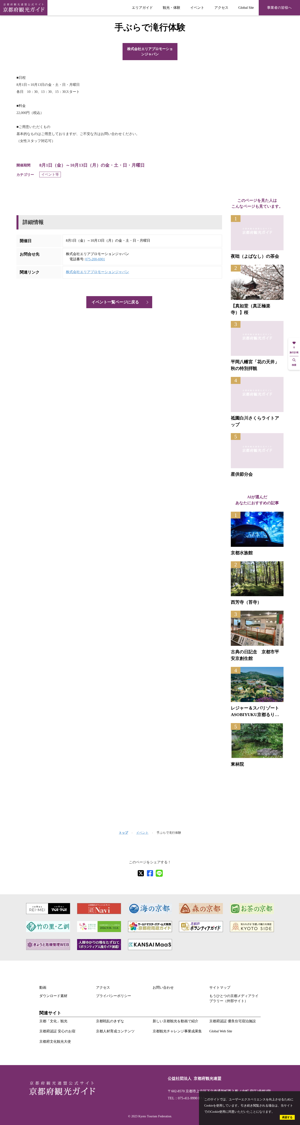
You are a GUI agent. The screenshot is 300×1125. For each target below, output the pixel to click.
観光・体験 (171, 7)
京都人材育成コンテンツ (115, 1031)
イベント (197, 7)
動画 (42, 987)
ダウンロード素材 (53, 996)
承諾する (287, 1117)
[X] (140, 873)
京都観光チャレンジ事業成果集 (177, 1031)
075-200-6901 (95, 259)
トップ (123, 832)
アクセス (221, 7)
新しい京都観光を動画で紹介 (175, 1021)
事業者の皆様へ (279, 7)
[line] (159, 873)
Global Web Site (220, 1031)
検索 (294, 365)
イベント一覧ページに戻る (115, 302)
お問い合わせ (163, 987)
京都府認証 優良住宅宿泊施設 (232, 1021)
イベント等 (50, 174)
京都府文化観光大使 (55, 1041)
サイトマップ (219, 987)
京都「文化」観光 (53, 1021)
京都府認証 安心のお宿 (57, 1031)
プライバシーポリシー (113, 996)
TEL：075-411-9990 (182, 1098)
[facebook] (150, 873)
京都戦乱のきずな (110, 1021)
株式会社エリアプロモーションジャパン (150, 51)
